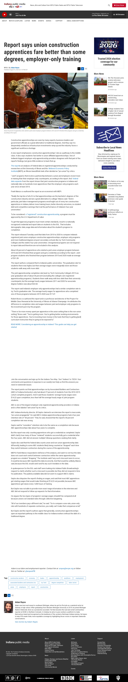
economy (32, 578)
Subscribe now (109, 167)
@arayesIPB (30, 571)
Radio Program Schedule (52, 644)
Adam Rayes (15, 68)
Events (41, 21)
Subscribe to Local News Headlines (109, 149)
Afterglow (74, 644)
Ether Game (75, 645)
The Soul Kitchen (76, 664)
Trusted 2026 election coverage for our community (109, 61)
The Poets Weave (76, 660)
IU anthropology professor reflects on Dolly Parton (115, 212)
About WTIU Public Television (54, 645)
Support (59, 21)
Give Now (120, 5)
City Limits (48, 665)
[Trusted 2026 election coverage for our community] (109, 45)
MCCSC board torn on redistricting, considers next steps (115, 98)
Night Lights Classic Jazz (79, 658)
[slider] (13, 14)
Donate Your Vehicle (104, 647)
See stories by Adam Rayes (26, 622)
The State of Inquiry (77, 663)
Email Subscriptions (75, 21)
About (4, 21)
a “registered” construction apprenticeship (42, 214)
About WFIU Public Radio (52, 642)
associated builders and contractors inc (23, 582)
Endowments (102, 652)
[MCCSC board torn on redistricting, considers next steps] (100, 98)
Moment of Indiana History (79, 652)
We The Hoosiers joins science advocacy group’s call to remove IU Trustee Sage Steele (116, 82)
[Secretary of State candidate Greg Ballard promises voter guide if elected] (100, 197)
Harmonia (74, 648)
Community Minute (51, 667)
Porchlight (74, 661)
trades (42, 578)
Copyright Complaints (12, 653)
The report (15, 166)
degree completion (58, 582)
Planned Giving (102, 653)
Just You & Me (75, 650)
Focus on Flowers (76, 647)
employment (80, 578)
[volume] (10, 14)
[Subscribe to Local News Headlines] (109, 134)
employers (22, 587)
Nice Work (74, 656)
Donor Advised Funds (104, 650)
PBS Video (48, 648)
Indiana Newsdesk (50, 660)
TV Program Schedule (52, 647)
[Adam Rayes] (8, 607)
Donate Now (101, 642)
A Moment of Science (78, 653)
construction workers (17, 578)
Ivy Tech (43, 582)
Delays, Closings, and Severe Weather (56, 659)
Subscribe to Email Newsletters (54, 652)
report (33, 587)
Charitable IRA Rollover (105, 648)
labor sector (73, 582)
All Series (74, 642)
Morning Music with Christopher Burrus (83, 655)
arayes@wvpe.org (66, 568)
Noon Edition (49, 662)
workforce (67, 578)
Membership (102, 644)
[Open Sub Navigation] (53, 21)
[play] (4, 14)
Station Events (49, 650)
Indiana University (25, 652)
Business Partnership (104, 645)
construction (44, 587)
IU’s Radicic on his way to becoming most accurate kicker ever (116, 183)
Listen (27, 21)
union (12, 587)
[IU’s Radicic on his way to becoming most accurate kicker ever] (100, 184)
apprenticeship (54, 578)
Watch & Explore (16, 21)
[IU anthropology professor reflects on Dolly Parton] (100, 213)
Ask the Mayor (49, 664)
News (34, 21)
